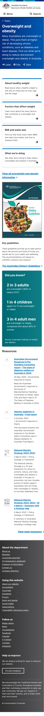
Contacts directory (10, 571)
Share (28, 64)
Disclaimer (6, 594)
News (4, 626)
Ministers (6, 554)
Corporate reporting (11, 558)
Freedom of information (12, 564)
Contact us (7, 567)
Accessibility (7, 587)
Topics (7, 21)
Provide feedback (13, 671)
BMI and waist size (15, 130)
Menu (9, 14)
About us (6, 551)
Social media (7, 603)
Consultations (8, 630)
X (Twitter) (6, 639)
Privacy (5, 597)
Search (37, 14)
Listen (8, 64)
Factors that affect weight (20, 106)
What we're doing (15, 153)
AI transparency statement (14, 561)
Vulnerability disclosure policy (15, 610)
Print (18, 64)
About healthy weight (17, 83)
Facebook (6, 633)
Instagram (6, 646)
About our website (10, 584)
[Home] (22, 5)
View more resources (30, 531)
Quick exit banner (10, 600)
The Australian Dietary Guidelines (21, 266)
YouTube (6, 643)
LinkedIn (5, 636)
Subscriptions (8, 607)
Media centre (8, 623)
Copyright (6, 590)
